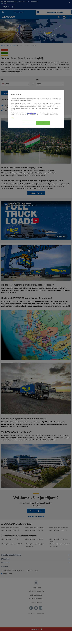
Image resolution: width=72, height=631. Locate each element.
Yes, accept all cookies (43, 123)
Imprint (12, 118)
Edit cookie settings (28, 123)
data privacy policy (31, 113)
